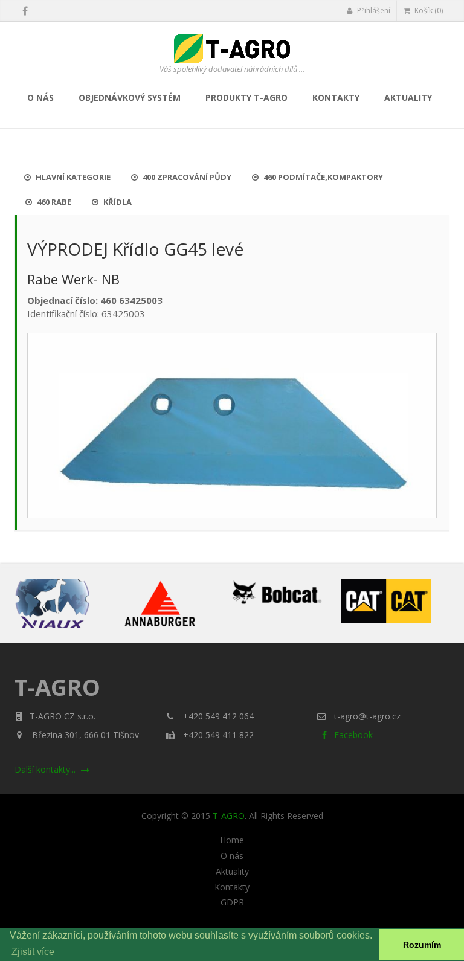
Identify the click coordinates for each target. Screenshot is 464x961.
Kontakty (335, 97)
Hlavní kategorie (72, 177)
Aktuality (408, 97)
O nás (40, 97)
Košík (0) (428, 10)
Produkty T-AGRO (246, 97)
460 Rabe (53, 201)
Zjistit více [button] (32, 952)
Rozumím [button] (422, 945)
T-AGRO (229, 815)
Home (232, 840)
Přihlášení (372, 10)
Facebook (352, 735)
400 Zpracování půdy (186, 177)
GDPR (232, 902)
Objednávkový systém (130, 97)
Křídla (117, 201)
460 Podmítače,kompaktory (322, 177)
